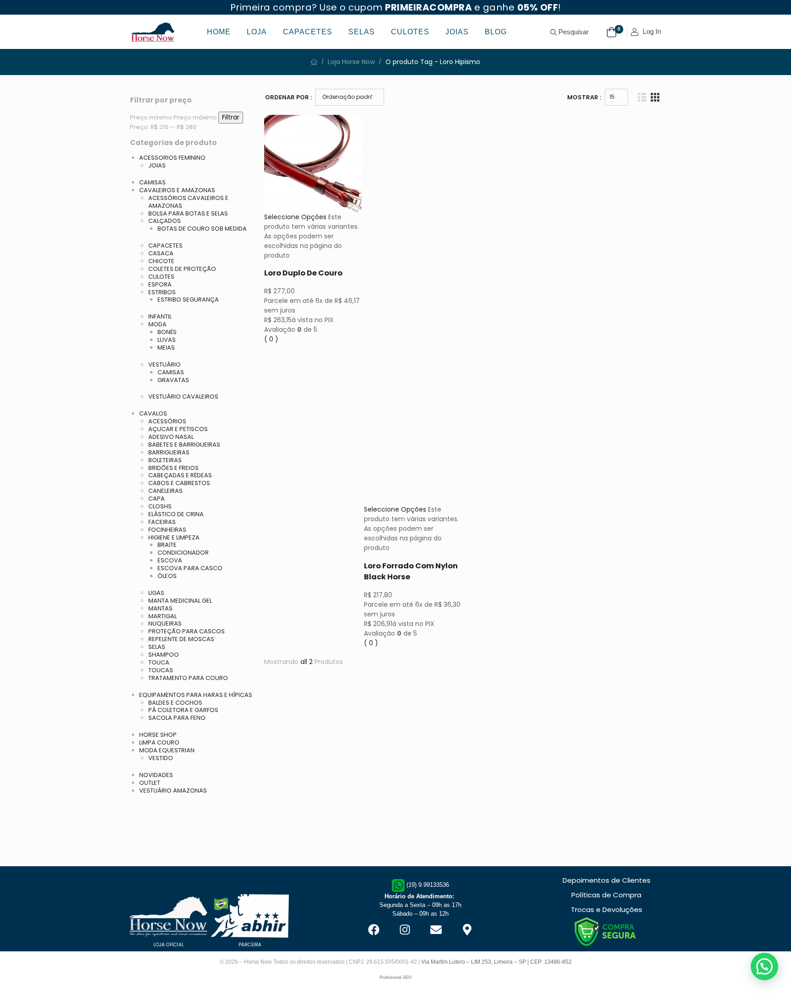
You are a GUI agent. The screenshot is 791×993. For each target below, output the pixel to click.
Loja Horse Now (351, 61)
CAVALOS (153, 413)
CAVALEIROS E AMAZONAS (177, 190)
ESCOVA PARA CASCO (189, 568)
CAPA (156, 498)
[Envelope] (435, 929)
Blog (496, 32)
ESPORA (160, 284)
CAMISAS (152, 182)
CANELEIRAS (165, 490)
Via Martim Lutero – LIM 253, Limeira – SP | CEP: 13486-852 (496, 962)
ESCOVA (169, 560)
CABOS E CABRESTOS (179, 483)
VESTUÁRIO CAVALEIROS (183, 396)
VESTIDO (160, 758)
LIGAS (156, 592)
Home (219, 32)
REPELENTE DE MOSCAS (181, 639)
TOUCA (158, 662)
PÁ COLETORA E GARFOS (183, 710)
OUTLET (149, 782)
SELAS (156, 646)
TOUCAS (160, 670)
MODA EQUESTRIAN (167, 750)
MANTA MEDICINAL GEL (180, 600)
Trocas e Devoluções (606, 909)
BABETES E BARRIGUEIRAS (184, 444)
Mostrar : (584, 97)
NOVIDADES (156, 775)
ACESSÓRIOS (167, 421)
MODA (157, 324)
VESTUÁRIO (164, 364)
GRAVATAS (173, 380)
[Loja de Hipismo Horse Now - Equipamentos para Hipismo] (153, 32)
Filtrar (230, 117)
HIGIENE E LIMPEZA (174, 537)
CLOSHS (160, 506)
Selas (361, 32)
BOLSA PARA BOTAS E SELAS (188, 213)
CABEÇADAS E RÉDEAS (180, 475)
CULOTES (161, 276)
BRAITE (167, 544)
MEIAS (166, 347)
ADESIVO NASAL (171, 436)
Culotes (410, 32)
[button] (764, 966)
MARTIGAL (162, 616)
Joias (457, 32)
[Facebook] (373, 929)
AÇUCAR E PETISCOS (178, 429)
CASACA (160, 253)
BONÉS (167, 332)
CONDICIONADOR (183, 552)
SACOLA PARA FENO (177, 717)
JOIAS (157, 165)
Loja (257, 32)
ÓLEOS (167, 576)
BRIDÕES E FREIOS (173, 468)
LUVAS (166, 339)
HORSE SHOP (158, 734)
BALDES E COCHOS (175, 702)
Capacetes (307, 32)
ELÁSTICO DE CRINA (176, 514)
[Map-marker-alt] (466, 929)
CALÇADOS (164, 220)
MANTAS (160, 608)
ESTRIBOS (162, 292)
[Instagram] (404, 929)
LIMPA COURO (159, 742)
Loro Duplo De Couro (303, 273)
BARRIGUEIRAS (169, 452)
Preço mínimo (151, 117)
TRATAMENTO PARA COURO (188, 678)
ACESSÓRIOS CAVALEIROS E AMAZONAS (188, 202)
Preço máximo (195, 117)
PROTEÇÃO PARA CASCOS (186, 631)
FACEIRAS (162, 522)
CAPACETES (165, 245)
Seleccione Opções (295, 216)
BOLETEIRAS (165, 460)
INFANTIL (160, 316)
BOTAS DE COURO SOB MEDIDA (202, 228)
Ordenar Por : (288, 97)
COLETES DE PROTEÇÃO (182, 268)
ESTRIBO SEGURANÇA (188, 299)
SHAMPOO (163, 654)
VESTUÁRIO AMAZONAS (173, 790)
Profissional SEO (395, 977)
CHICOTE (161, 261)
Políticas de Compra (606, 895)
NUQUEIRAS (165, 623)
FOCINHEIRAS (167, 529)
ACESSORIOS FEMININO (172, 157)
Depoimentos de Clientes (606, 880)
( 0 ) (271, 339)
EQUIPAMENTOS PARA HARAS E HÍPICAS (195, 695)
